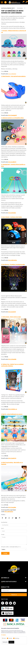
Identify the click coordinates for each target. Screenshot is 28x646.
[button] (5, 2)
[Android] (7, 608)
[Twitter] (10, 603)
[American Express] (17, 620)
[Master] (11, 620)
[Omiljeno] (22, 1)
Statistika (10, 638)
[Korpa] (25, 3)
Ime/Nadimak (4, 522)
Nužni (5, 638)
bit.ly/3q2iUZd (12, 458)
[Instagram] (6, 603)
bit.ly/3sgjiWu (12, 507)
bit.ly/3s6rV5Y (12, 312)
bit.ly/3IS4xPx (12, 213)
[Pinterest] (19, 518)
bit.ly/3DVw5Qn (12, 260)
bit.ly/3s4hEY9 (12, 162)
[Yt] (14, 603)
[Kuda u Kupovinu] (14, 2)
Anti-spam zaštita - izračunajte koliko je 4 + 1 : (11, 546)
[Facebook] (2, 518)
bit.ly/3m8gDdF (12, 115)
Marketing (17, 638)
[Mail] (16, 518)
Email (2, 528)
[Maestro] (5, 620)
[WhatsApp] (9, 518)
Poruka (2, 534)
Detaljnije (3, 635)
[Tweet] (5, 518)
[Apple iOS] (7, 613)
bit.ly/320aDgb (12, 74)
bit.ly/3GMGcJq (12, 409)
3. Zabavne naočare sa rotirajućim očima (12, 118)
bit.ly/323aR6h (12, 359)
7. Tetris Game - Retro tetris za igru (11, 317)
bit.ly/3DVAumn (9, 511)
